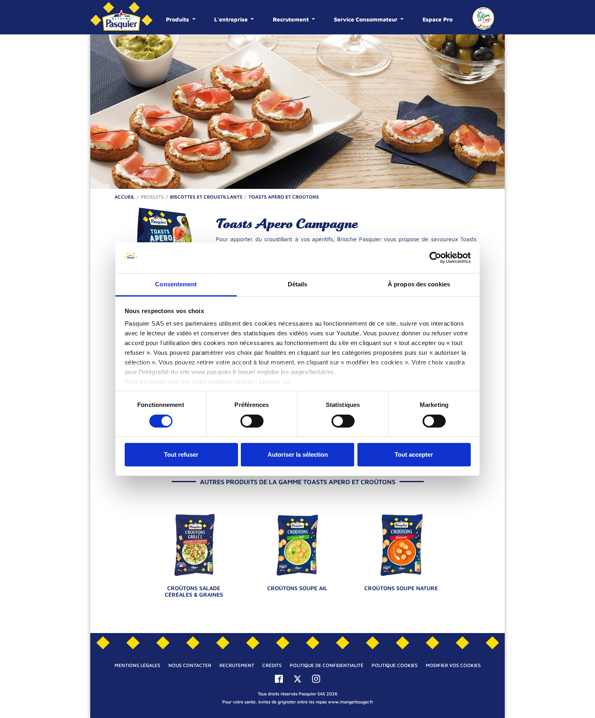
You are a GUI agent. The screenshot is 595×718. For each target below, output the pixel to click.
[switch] (252, 421)
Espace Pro (438, 19)
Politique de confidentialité (326, 665)
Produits (178, 19)
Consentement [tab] (176, 284)
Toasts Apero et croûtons (284, 197)
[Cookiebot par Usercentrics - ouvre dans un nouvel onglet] (435, 258)
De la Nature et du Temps (483, 18)
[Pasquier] (121, 17)
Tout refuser (181, 454)
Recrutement (291, 19)
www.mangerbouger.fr (350, 701)
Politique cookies (395, 665)
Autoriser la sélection (298, 454)
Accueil (125, 197)
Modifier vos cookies (453, 665)
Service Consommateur (366, 19)
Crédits (272, 665)
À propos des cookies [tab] (419, 284)
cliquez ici (274, 381)
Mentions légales (137, 665)
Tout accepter (414, 454)
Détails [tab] (298, 284)
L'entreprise (231, 19)
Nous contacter (189, 665)
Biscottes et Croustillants (206, 197)
